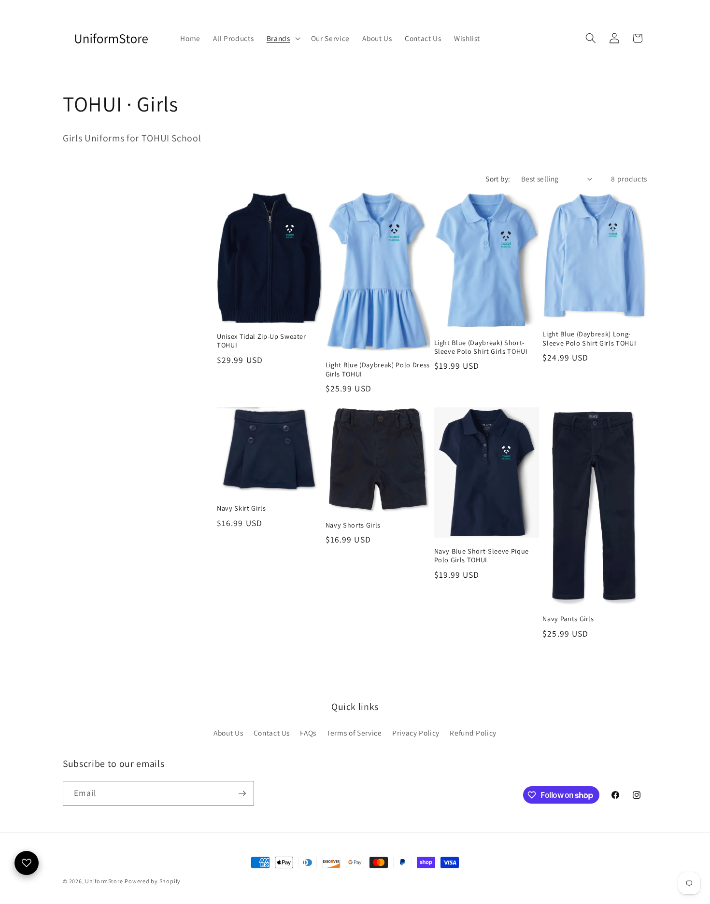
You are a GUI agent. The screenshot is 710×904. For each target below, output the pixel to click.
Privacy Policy (416, 732)
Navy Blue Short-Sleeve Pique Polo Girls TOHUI (481, 556)
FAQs (308, 732)
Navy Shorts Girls (353, 525)
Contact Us (272, 732)
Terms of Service (354, 732)
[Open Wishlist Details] (26, 863)
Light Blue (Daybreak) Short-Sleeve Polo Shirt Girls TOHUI (481, 347)
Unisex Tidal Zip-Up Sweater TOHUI (261, 341)
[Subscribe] (242, 793)
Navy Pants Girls (568, 618)
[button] (282, 38)
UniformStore (104, 881)
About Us (228, 732)
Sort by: (498, 178)
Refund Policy (473, 732)
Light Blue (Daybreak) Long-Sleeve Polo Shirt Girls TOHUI (589, 339)
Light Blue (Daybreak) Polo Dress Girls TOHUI (378, 369)
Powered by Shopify (153, 881)
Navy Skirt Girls (241, 508)
